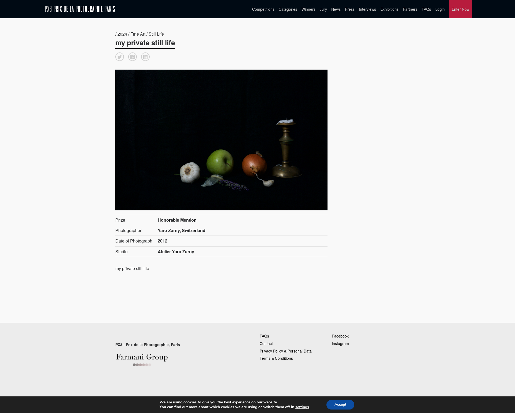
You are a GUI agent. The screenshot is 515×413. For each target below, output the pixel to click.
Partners (410, 9)
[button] (119, 56)
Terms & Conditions (276, 358)
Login (440, 9)
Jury (323, 9)
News (336, 9)
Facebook (340, 336)
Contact (266, 343)
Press (350, 9)
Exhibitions (389, 9)
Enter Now (460, 9)
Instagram (340, 343)
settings (302, 407)
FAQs (426, 9)
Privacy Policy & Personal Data (286, 351)
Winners (308, 9)
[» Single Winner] (80, 9)
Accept (340, 404)
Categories (288, 9)
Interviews (367, 9)
